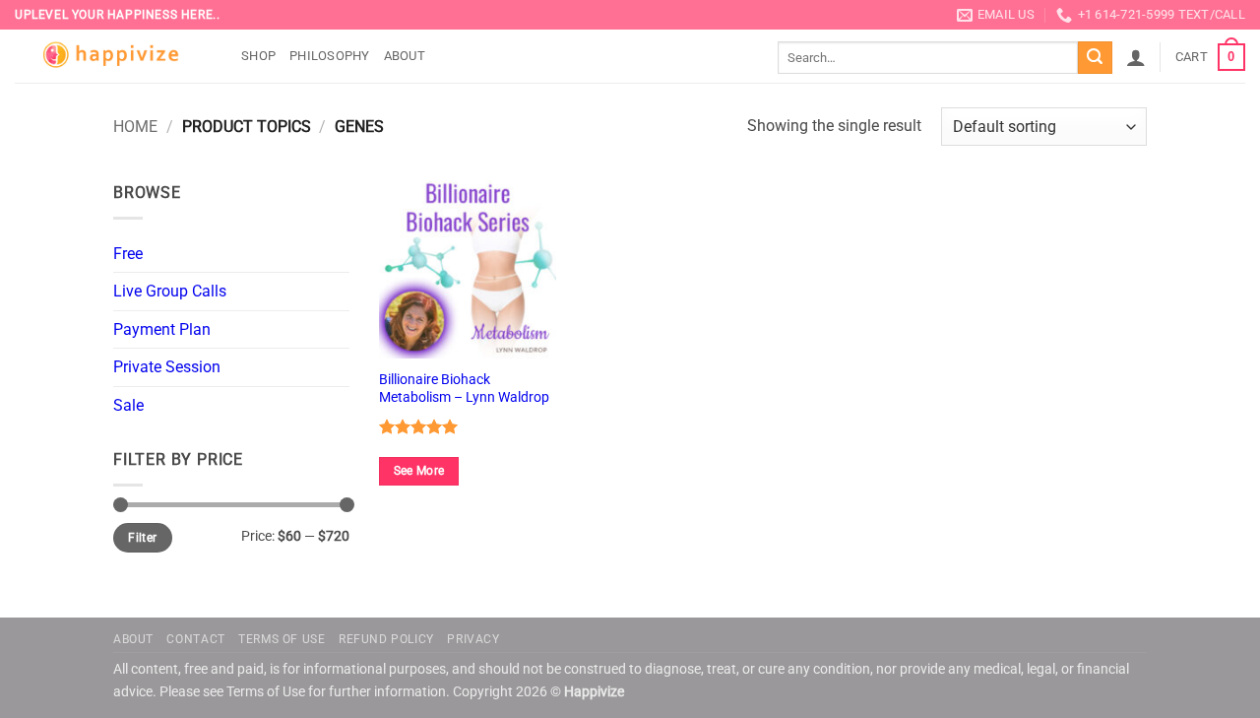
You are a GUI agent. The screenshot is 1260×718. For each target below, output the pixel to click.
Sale (128, 405)
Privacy (473, 639)
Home (135, 126)
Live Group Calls (169, 291)
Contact (195, 639)
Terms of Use (281, 639)
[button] (1136, 57)
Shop (258, 55)
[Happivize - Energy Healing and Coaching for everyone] (113, 56)
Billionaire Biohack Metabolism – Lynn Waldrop (464, 389)
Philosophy (329, 55)
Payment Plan (162, 329)
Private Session (166, 367)
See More (419, 471)
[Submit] (1094, 58)
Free (128, 253)
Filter (142, 538)
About (404, 55)
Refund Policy (386, 639)
